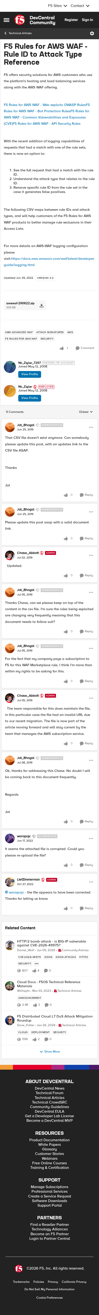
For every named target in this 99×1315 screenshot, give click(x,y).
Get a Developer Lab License (49, 1116)
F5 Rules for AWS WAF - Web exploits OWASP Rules (45, 105)
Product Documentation (49, 1140)
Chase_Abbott (28, 553)
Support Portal (49, 1205)
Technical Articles (20, 33)
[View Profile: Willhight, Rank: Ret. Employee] (10, 986)
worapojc (24, 836)
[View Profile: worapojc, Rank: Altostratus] (10, 838)
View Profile (29, 374)
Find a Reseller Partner (49, 1224)
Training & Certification (49, 1168)
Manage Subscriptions (49, 1187)
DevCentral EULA (49, 1111)
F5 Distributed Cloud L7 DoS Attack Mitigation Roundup (55, 1018)
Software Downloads (49, 1201)
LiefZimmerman (28, 879)
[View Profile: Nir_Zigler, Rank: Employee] (10, 391)
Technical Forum (49, 1093)
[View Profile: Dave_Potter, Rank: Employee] (10, 1020)
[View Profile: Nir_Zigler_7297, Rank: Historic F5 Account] (10, 367)
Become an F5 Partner (50, 1234)
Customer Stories (49, 1154)
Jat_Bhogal (25, 425)
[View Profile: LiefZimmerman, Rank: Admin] (10, 882)
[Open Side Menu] (6, 20)
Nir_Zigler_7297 (29, 363)
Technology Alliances (49, 1229)
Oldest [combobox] (86, 412)
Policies (38, 1282)
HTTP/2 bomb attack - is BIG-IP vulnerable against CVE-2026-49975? (51, 943)
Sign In (87, 20)
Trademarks (21, 1282)
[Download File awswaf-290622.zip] (41, 305)
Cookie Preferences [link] (49, 1298)
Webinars (49, 1158)
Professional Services (49, 1191)
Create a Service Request (49, 1196)
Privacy (53, 1282)
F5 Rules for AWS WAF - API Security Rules (46, 123)
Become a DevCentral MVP (49, 1120)
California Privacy (74, 1282)
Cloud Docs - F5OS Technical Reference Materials (48, 984)
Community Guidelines (49, 1107)
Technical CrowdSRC (49, 1102)
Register (71, 20)
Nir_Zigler (25, 387)
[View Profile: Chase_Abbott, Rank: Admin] (10, 555)
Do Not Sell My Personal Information (49, 1289)
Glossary (49, 1149)
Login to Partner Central (49, 1238)
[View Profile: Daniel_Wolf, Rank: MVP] (10, 945)
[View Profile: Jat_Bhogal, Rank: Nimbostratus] (10, 427)
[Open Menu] (92, 33)
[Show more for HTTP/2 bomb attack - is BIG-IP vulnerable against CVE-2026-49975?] (36, 963)
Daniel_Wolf (25, 950)
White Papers (49, 1144)
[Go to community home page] (35, 20)
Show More (52, 1052)
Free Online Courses (49, 1163)
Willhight (23, 991)
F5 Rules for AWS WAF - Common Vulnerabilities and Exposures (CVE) (46, 117)
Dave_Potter (25, 1025)
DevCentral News (49, 1088)
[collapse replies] (49, 421)
